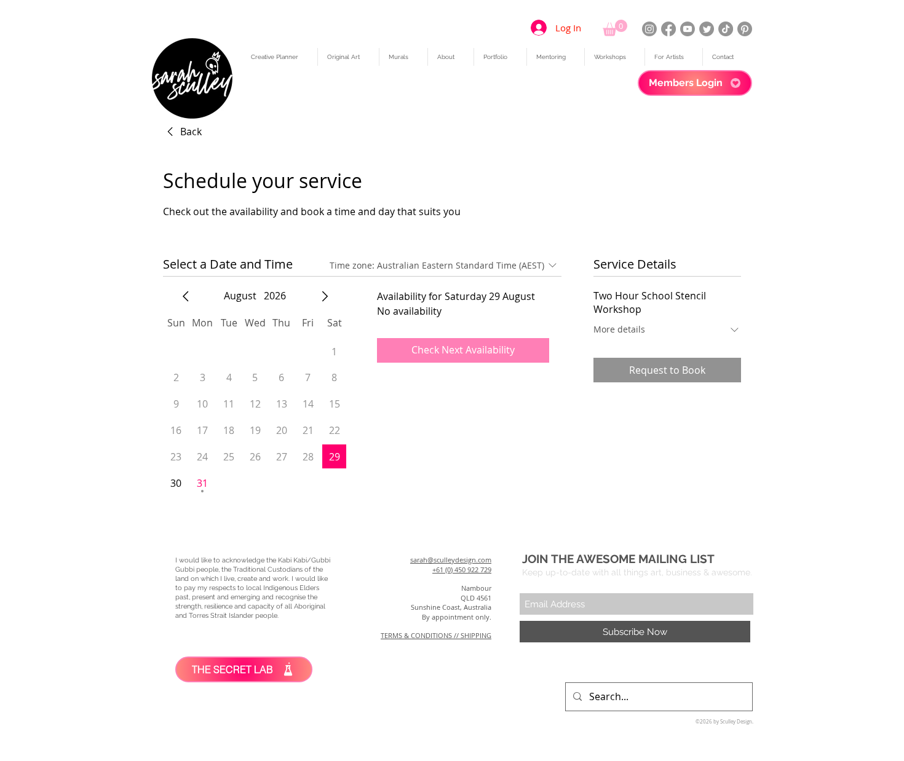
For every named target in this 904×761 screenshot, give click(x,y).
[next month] (324, 296)
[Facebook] (668, 29)
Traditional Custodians (268, 570)
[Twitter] (706, 29)
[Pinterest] (744, 29)
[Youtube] (687, 29)
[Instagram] (649, 29)
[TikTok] (725, 29)
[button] (615, 28)
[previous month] (185, 296)
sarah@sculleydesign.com (450, 559)
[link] (182, 131)
